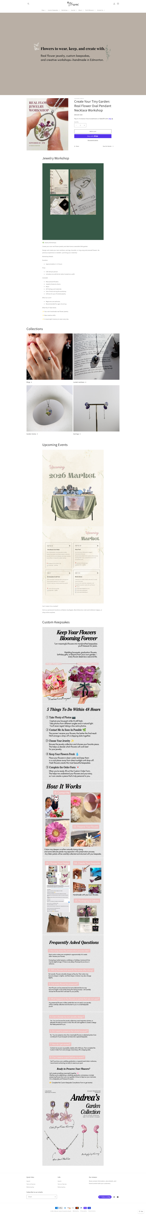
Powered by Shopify (66, 1211)
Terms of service (91, 1211)
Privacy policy (83, 1211)
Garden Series (31, 434)
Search (28, 1181)
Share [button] (77, 146)
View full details (107, 146)
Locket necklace (78, 382)
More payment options (93, 140)
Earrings (76, 434)
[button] (28, 4)
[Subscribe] (55, 1197)
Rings (28, 382)
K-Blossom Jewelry (58, 1211)
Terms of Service (31, 1184)
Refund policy (30, 1187)
